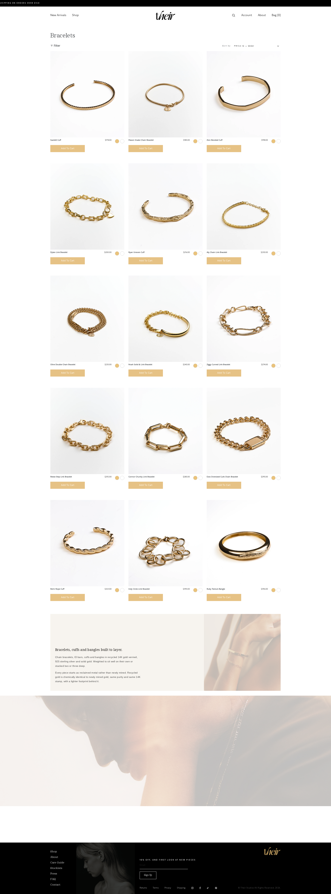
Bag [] (276, 15)
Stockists (56, 868)
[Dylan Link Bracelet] (87, 206)
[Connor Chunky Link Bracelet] (165, 431)
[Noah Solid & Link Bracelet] (165, 319)
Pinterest (216, 888)
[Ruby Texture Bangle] (244, 543)
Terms (156, 888)
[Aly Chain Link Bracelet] (244, 206)
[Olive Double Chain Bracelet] (87, 319)
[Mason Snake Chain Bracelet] (165, 94)
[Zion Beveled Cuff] (244, 94)
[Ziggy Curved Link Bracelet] (244, 319)
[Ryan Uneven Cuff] (165, 206)
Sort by (226, 46)
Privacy (167, 888)
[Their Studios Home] (165, 15)
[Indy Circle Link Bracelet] (165, 543)
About (262, 15)
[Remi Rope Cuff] (87, 543)
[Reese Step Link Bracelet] (87, 431)
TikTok (208, 888)
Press (53, 873)
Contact (55, 884)
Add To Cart (67, 148)
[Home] (272, 851)
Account (246, 15)
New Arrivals (58, 15)
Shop (75, 15)
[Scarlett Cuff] (87, 94)
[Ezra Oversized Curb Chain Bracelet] (244, 431)
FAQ (53, 879)
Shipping (181, 888)
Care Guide (57, 862)
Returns (143, 888)
